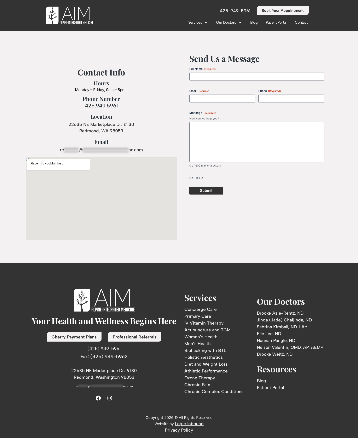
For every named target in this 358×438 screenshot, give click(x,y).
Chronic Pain (197, 384)
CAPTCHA (196, 178)
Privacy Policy (179, 430)
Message (202, 112)
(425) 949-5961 (104, 348)
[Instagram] (110, 398)
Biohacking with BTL (205, 350)
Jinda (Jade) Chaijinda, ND (284, 319)
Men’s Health (197, 343)
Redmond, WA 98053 (101, 130)
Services (195, 22)
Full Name (203, 69)
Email (199, 90)
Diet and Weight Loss (206, 364)
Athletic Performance (206, 371)
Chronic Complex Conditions (213, 391)
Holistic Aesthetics (203, 357)
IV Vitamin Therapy (204, 323)
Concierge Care (200, 309)
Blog (254, 22)
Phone (269, 90)
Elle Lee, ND (269, 333)
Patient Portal (276, 22)
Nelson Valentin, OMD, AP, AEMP (290, 347)
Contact (301, 22)
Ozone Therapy (199, 377)
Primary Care (197, 316)
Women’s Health (201, 336)
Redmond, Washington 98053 (104, 377)
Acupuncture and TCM (207, 329)
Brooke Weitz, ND (275, 354)
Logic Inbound (189, 423)
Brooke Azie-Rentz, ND (280, 313)
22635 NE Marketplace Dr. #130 (101, 124)
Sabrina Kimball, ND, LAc (282, 326)
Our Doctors (226, 22)
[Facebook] (98, 398)
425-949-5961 (235, 10)
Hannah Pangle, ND (276, 340)
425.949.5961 (101, 105)
